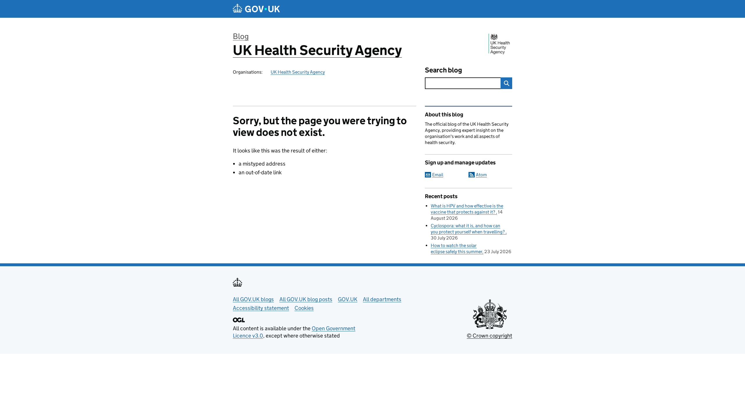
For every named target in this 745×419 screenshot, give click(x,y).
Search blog (443, 70)
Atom (481, 174)
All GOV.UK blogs (253, 299)
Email (437, 174)
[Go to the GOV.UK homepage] (256, 8)
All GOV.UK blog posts (305, 299)
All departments (382, 299)
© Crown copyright (489, 335)
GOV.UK (347, 299)
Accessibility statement (261, 308)
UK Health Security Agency (317, 50)
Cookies (304, 308)
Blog (241, 36)
